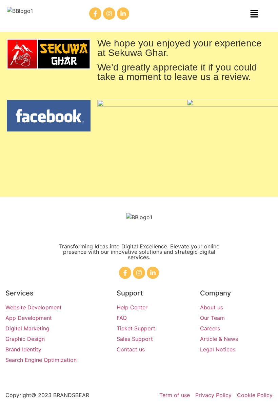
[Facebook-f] (95, 13)
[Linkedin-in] (123, 13)
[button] (254, 14)
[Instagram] (109, 13)
